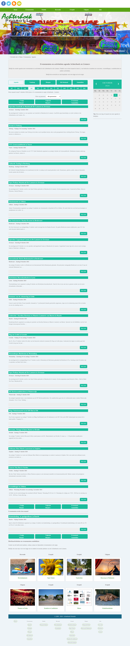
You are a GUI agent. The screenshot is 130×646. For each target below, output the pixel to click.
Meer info (83, 119)
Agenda (34, 57)
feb (58, 88)
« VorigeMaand (21, 102)
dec (45, 88)
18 (111, 102)
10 (107, 98)
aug (18, 88)
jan (51, 88)
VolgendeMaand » (48, 102)
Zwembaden (57, 628)
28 (95, 108)
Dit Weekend (64, 82)
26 (115, 105)
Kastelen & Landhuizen (72, 638)
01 (99, 95)
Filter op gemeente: (40, 96)
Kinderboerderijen (107, 608)
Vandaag (32, 82)
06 (119, 95)
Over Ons (100, 624)
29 (99, 108)
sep (25, 88)
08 (99, 98)
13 (119, 98)
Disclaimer (100, 628)
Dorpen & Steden (43, 624)
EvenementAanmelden (74, 102)
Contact (100, 631)
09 (103, 98)
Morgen (48, 82)
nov (38, 88)
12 (115, 98)
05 (115, 95)
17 (107, 102)
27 (119, 105)
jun (84, 88)
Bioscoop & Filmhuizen (86, 628)
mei (78, 88)
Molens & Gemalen (72, 642)
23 (103, 105)
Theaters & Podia (86, 624)
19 (115, 102)
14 (95, 102)
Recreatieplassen (22, 578)
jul (11, 88)
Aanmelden (80, 82)
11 (111, 98)
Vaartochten (79, 578)
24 (107, 105)
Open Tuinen (51, 578)
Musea (79, 608)
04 (111, 95)
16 (103, 102)
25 (111, 105)
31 (107, 108)
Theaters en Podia (23, 608)
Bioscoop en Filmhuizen (107, 578)
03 (107, 95)
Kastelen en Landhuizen (51, 608)
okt (31, 88)
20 (119, 102)
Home (15, 9)
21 (95, 105)
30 (103, 108)
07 (95, 98)
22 (99, 105)
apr (71, 88)
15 (99, 102)
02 (103, 95)
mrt (64, 88)
